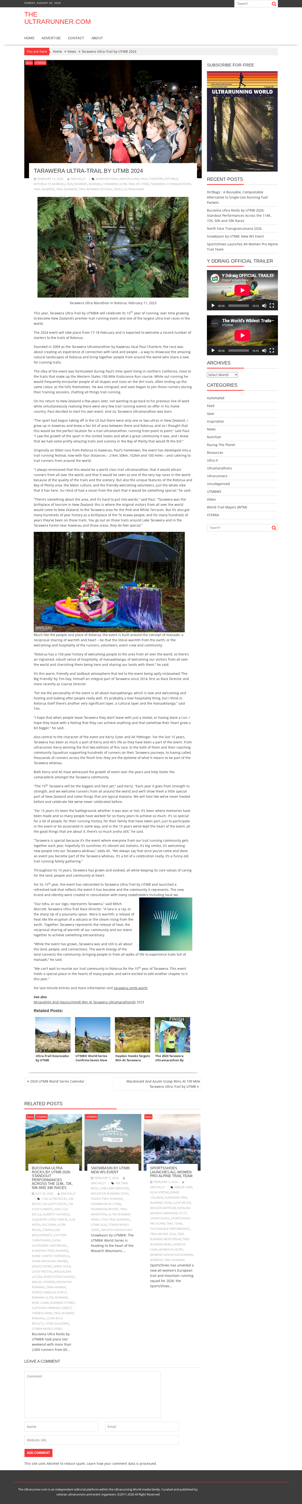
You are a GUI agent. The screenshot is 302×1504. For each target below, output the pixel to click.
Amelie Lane (183, 1187)
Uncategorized (218, 483)
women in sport (171, 1250)
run (70, 184)
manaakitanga (107, 179)
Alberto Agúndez (56, 1214)
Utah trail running (115, 1220)
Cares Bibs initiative (114, 1188)
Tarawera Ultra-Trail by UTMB (126, 184)
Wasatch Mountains (116, 1230)
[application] (242, 290)
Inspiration (215, 421)
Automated (215, 398)
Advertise (51, 38)
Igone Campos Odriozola (51, 1256)
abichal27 (78, 179)
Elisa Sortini (159, 1192)
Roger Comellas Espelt (49, 1292)
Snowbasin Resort (105, 1209)
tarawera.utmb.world (130, 988)
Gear (210, 413)
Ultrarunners (217, 476)
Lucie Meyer (182, 1203)
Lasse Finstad (42, 1272)
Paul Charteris (152, 179)
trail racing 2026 (163, 1234)
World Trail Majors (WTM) (227, 507)
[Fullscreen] (271, 305)
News (29, 63)
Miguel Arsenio (43, 1282)
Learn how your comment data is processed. (122, 1463)
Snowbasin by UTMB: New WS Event (110, 1170)
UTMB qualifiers (57, 1324)
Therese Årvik (42, 1313)
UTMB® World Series (47, 1329)
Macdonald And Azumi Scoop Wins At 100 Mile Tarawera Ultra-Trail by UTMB (163, 1084)
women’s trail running (167, 1260)
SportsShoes (160, 1218)
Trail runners (44, 189)
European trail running (50, 1251)
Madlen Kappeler (163, 1208)
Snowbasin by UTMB (106, 1204)
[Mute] (264, 305)
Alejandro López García (49, 1220)
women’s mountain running (171, 1255)
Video (211, 499)
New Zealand (129, 179)
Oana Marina (56, 1287)
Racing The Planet (221, 444)
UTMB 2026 (98, 1225)
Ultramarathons (219, 468)
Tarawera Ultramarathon (170, 184)
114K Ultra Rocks (54, 1199)
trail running (66, 189)
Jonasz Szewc (42, 1266)
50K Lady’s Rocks (54, 1204)
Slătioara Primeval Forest (51, 1308)
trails (118, 189)
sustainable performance (170, 1229)
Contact (76, 38)
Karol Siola (62, 1266)
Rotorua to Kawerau (50, 184)
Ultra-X (212, 460)
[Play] (213, 305)
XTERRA (213, 515)
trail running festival (95, 189)
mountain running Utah (109, 1194)
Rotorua (171, 179)
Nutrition (214, 437)
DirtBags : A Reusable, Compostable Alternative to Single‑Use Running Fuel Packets (237, 197)
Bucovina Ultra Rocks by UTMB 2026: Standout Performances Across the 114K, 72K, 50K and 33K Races (52, 1178)
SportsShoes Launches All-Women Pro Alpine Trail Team (171, 1172)
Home (29, 38)
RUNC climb (40, 1303)
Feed (210, 405)
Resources (215, 452)
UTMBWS (40, 63)
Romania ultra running (50, 1298)
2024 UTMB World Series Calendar (57, 1081)
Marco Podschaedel (59, 1277)
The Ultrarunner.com (57, 18)
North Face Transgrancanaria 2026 (234, 228)
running (95, 184)
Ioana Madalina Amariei (50, 1261)
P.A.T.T (183, 1213)
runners (80, 184)
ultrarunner (134, 189)
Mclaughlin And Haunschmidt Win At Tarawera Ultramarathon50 (85, 1002)
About (97, 38)
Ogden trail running (107, 1199)
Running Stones (62, 1303)
